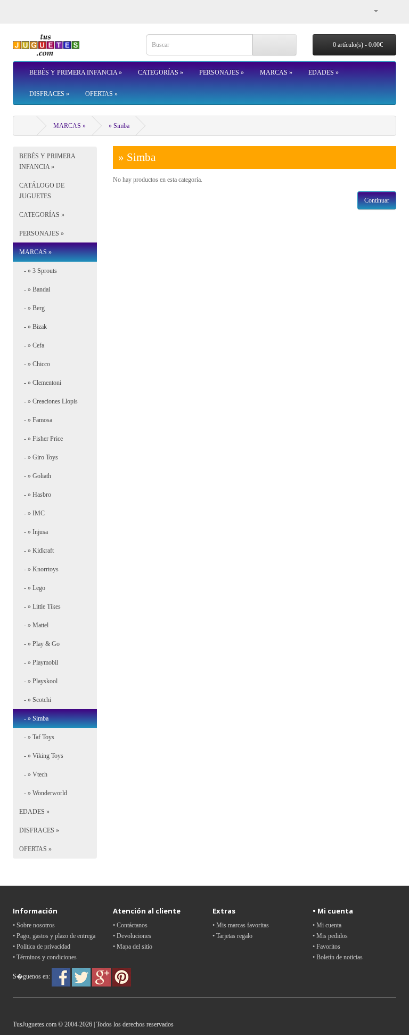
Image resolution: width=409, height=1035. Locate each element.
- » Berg (32, 308)
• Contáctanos (130, 925)
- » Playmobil (38, 662)
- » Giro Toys (38, 457)
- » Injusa (33, 532)
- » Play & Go (39, 644)
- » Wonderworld (43, 793)
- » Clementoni (40, 382)
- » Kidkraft (36, 550)
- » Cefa (31, 345)
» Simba (119, 126)
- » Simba (33, 718)
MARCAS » (276, 72)
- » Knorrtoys (39, 569)
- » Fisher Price (41, 438)
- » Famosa (35, 420)
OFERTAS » (101, 94)
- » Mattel (33, 625)
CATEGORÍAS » (160, 72)
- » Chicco (34, 364)
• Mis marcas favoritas (240, 925)
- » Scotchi (35, 700)
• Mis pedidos (330, 936)
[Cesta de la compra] (388, 10)
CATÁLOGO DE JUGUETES (41, 191)
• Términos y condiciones (45, 957)
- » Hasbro (35, 494)
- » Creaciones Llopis (48, 401)
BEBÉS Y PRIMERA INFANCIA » (75, 72)
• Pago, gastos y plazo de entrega (54, 936)
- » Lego (32, 588)
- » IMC (32, 513)
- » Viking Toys (41, 755)
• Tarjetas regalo (232, 936)
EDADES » (323, 72)
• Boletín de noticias (338, 957)
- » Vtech (33, 774)
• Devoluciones (132, 936)
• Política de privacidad (41, 946)
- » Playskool (38, 681)
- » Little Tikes (40, 606)
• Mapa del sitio (132, 946)
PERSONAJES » (221, 72)
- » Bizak (33, 326)
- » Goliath (35, 476)
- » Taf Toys (36, 737)
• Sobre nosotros (34, 925)
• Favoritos (326, 946)
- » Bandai (34, 289)
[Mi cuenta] (371, 10)
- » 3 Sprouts (38, 270)
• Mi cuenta (327, 925)
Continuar (376, 200)
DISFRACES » (49, 94)
